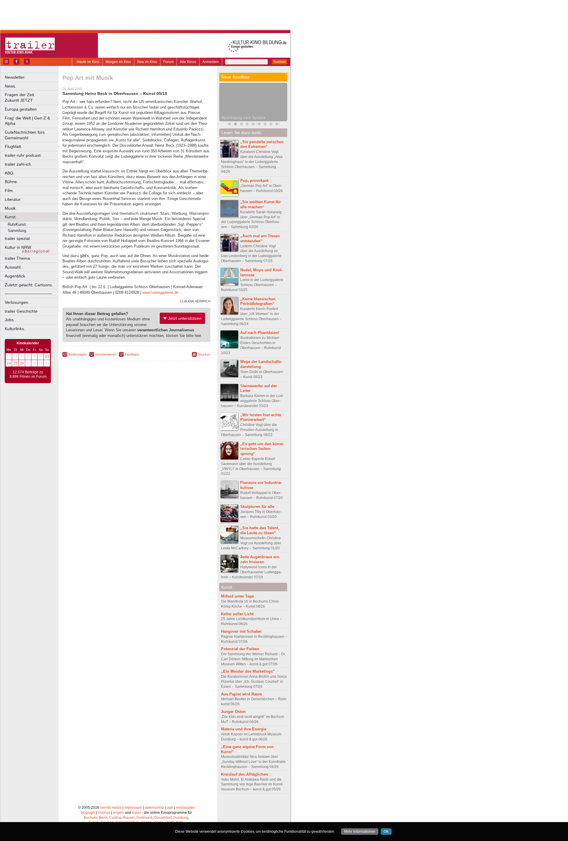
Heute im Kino (88, 62)
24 (9, 363)
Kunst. (11, 216)
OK (386, 831)
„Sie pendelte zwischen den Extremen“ (261, 144)
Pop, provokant (254, 180)
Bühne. (11, 181)
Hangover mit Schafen (241, 631)
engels (118, 813)
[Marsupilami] (241, 124)
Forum (168, 62)
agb (170, 808)
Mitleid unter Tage (237, 596)
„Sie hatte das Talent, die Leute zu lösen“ (259, 530)
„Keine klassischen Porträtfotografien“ (257, 301)
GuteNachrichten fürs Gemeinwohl (25, 135)
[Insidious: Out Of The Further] (230, 124)
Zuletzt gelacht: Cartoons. (29, 285)
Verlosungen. (17, 302)
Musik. (11, 208)
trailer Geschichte (21, 311)
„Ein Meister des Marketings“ (248, 671)
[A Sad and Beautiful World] (247, 124)
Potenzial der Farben (240, 649)
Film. (9, 190)
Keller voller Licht (237, 614)
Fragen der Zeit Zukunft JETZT (32, 97)
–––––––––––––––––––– (28, 293)
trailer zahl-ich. (18, 164)
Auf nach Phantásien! (259, 332)
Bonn (103, 818)
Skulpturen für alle (257, 506)
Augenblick (15, 276)
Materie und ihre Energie (243, 729)
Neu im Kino (147, 62)
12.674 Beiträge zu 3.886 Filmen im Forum (27, 374)
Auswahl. (13, 267)
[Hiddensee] (259, 124)
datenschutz (154, 808)
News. (10, 86)
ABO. (9, 173)
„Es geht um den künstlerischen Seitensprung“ (262, 449)
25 (15, 363)
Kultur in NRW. (18, 247)
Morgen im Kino (118, 62)
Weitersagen (77, 354)
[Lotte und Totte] (277, 124)
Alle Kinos (188, 62)
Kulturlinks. (15, 328)
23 (47, 356)
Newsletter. (15, 77)
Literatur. (13, 199)
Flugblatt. (13, 146)
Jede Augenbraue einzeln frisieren (260, 559)
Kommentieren (105, 354)
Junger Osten (233, 711)
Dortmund (144, 818)
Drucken (204, 354)
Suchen (279, 62)
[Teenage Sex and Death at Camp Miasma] (253, 124)
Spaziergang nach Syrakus (243, 118)
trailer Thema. (18, 258)
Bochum (90, 818)
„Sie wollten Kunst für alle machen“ (260, 204)
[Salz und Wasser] (271, 124)
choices (104, 813)
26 (22, 363)
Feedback (132, 354)
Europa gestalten (21, 109)
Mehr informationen (359, 831)
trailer (136, 813)
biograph (88, 813)
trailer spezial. (18, 238)
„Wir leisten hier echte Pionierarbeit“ (260, 417)
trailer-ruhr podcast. (23, 155)
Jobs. (10, 319)
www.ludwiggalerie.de (160, 292)
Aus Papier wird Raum (241, 694)
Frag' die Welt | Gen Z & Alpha (27, 121)
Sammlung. (17, 230)
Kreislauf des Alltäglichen (244, 774)
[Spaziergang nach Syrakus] (235, 124)
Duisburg (180, 818)
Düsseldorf (163, 818)
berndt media (111, 808)
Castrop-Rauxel (122, 818)
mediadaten (185, 808)
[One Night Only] (265, 124)
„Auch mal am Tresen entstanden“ (260, 238)
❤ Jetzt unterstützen (182, 318)
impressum (133, 808)
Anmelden (210, 62)
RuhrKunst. (17, 224)
